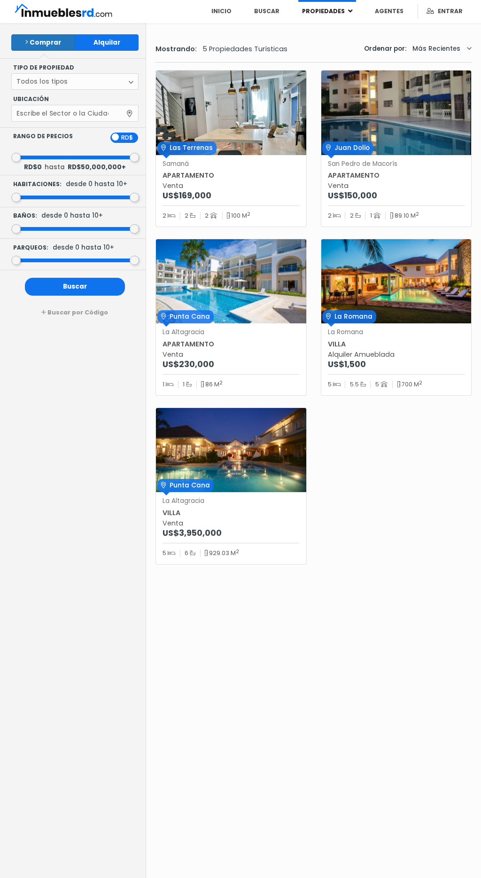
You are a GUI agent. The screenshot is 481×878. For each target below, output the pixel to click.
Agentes (389, 11)
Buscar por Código (77, 312)
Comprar (45, 42)
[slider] (16, 157)
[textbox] (63, 114)
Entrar (448, 11)
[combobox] (75, 113)
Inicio (221, 11)
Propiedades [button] (324, 11)
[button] (75, 81)
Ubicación (31, 99)
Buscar (266, 11)
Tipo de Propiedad (43, 67)
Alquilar (106, 42)
